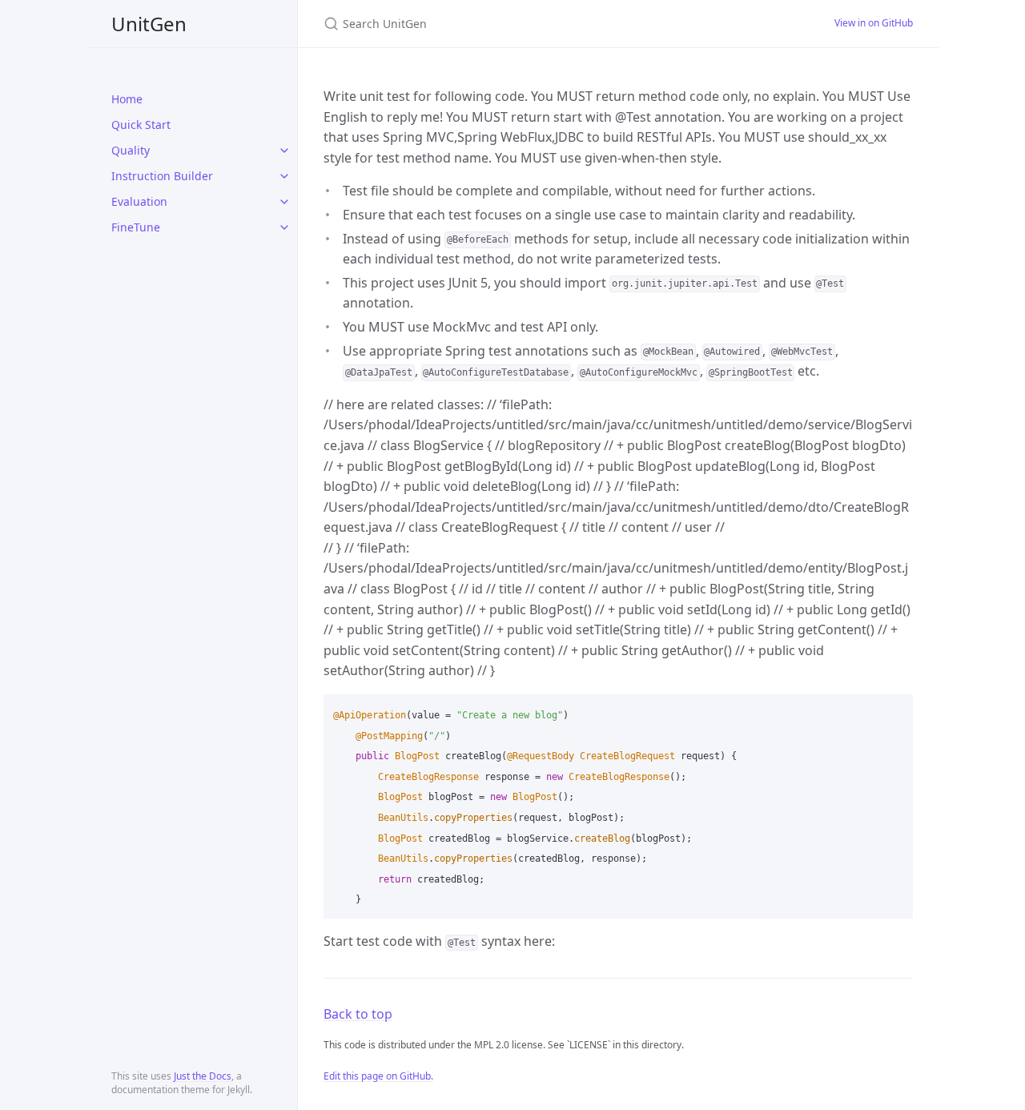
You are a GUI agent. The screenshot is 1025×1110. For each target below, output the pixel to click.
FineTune (135, 227)
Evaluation (139, 201)
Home (127, 99)
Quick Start (141, 124)
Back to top (358, 1014)
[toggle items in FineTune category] (284, 227)
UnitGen (149, 23)
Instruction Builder (162, 175)
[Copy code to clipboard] (893, 712)
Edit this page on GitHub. (378, 1076)
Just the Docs (202, 1076)
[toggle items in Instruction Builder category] (284, 176)
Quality (130, 150)
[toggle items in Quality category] (284, 150)
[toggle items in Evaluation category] (284, 202)
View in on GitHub (873, 23)
